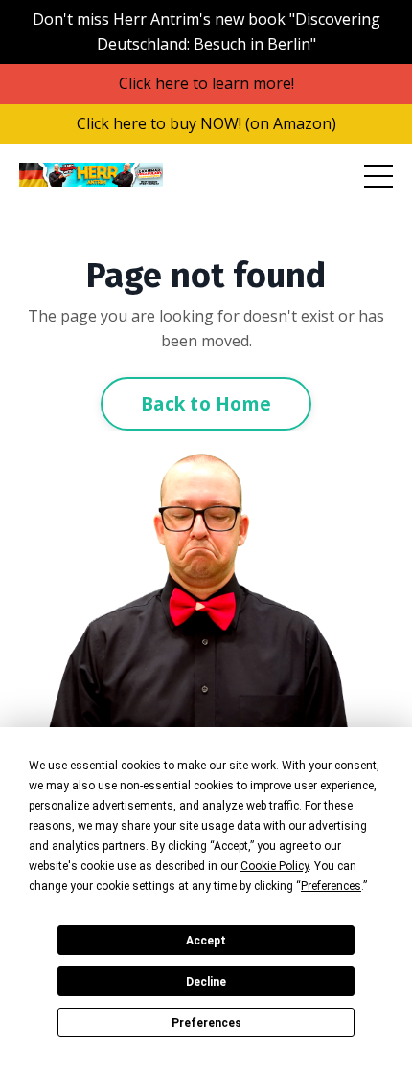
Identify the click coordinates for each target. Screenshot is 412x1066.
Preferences (206, 1023)
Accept (206, 940)
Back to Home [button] (206, 403)
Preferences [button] (331, 886)
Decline (206, 981)
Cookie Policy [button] (274, 866)
